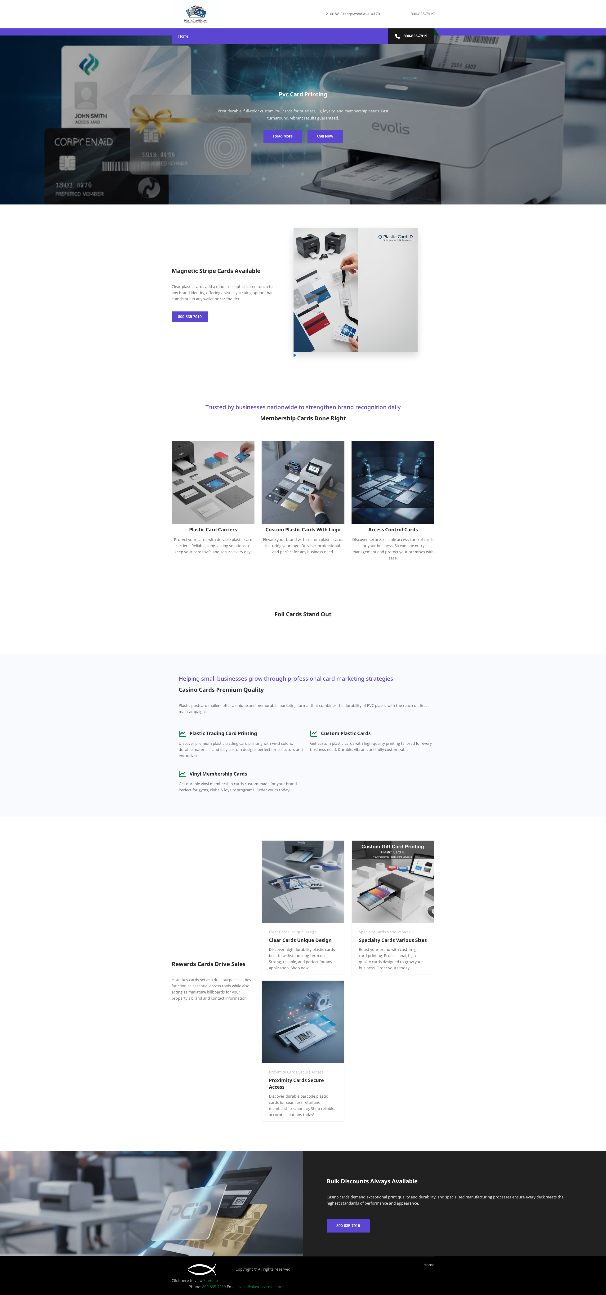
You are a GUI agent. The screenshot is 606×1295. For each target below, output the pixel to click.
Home (183, 36)
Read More (283, 136)
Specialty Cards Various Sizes (393, 940)
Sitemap (210, 1280)
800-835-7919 (415, 36)
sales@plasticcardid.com (260, 1286)
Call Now (325, 136)
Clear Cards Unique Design (300, 940)
